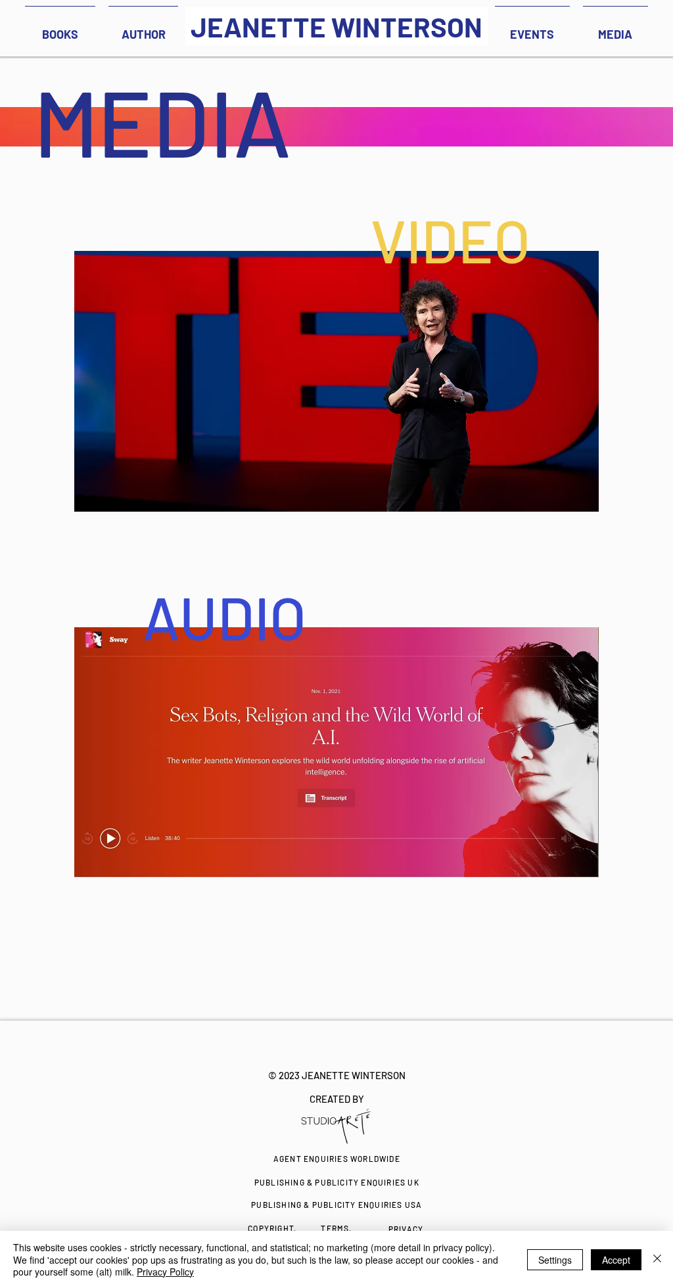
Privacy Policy (165, 1271)
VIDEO (450, 239)
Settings (555, 1259)
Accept (616, 1259)
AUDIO (224, 616)
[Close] (657, 1259)
